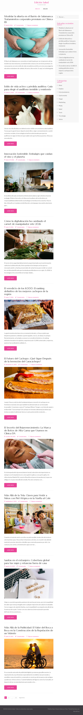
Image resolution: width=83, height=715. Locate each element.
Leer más (10, 76)
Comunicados (20, 25)
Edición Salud (41, 2)
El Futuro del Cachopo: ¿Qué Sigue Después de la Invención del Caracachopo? (27, 360)
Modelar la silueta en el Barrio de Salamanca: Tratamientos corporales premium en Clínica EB (28, 19)
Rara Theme (68, 709)
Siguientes (22, 697)
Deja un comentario (32, 25)
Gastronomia (63, 95)
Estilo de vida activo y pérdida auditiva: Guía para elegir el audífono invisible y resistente (28, 88)
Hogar (61, 99)
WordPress (76, 711)
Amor (60, 85)
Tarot (60, 112)
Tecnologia (62, 116)
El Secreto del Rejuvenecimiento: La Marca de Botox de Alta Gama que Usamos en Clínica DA (27, 430)
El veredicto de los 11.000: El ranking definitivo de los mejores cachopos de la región (26, 291)
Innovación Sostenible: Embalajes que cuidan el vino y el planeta (28, 155)
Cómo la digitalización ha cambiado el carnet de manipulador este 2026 (25, 222)
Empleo (61, 89)
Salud (45, 8)
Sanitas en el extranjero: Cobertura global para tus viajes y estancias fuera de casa (26, 562)
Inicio (37, 8)
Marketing (62, 102)
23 (16, 697)
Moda (60, 106)
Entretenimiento (64, 92)
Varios (61, 119)
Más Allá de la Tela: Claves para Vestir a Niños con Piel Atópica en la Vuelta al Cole (27, 497)
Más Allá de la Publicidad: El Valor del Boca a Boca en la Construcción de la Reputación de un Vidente (28, 630)
